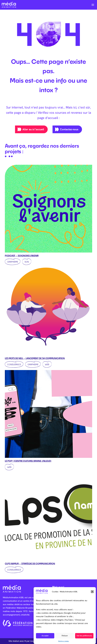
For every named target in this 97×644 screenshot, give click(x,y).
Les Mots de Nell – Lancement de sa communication (35, 358)
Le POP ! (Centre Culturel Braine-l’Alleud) (28, 461)
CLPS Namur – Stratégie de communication (30, 563)
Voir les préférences (84, 636)
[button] (92, 591)
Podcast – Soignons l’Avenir (22, 255)
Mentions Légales (63, 641)
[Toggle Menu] (92, 4)
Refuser (65, 636)
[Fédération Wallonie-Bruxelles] (17, 623)
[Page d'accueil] (9, 5)
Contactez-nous (69, 129)
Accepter (45, 636)
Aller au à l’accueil (33, 129)
